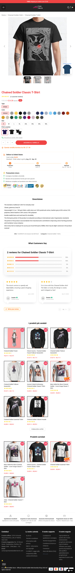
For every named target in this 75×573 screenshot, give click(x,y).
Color (3, 110)
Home (4, 15)
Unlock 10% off (4, 564)
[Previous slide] (5, 46)
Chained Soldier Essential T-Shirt (60, 464)
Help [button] (71, 570)
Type (3, 103)
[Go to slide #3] (47, 79)
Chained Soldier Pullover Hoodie (36, 419)
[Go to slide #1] (27, 79)
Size (3, 121)
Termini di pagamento (49, 540)
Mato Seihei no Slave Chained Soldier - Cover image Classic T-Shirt (59, 386)
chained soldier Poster (11, 351)
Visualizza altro (37, 429)
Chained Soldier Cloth (15, 15)
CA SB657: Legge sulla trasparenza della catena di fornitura (33, 553)
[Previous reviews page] (60, 309)
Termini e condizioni (32, 538)
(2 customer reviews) (16, 96)
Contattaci (46, 548)
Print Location (6, 127)
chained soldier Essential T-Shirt (13, 419)
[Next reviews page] (69, 309)
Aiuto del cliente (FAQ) (49, 551)
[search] (68, 7)
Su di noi (28, 535)
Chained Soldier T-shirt (32, 15)
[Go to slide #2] (37, 79)
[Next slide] (70, 46)
